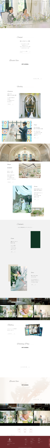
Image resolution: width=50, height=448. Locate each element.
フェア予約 (49, 440)
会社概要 (39, 438)
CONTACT (43, 1)
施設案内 (26, 439)
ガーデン (26, 442)
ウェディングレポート (32, 440)
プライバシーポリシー (40, 441)
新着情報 (31, 441)
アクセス (31, 443)
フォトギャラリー (32, 442)
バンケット (26, 441)
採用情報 (39, 442)
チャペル (26, 440)
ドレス (25, 443)
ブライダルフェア (32, 438)
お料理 (25, 444)
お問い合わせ (39, 439)
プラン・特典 (31, 439)
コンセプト (26, 438)
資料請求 (49, 444)
